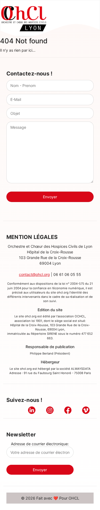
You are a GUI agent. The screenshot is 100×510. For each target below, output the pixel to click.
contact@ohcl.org (34, 274)
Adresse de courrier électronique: (40, 444)
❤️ (55, 498)
